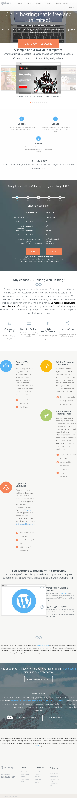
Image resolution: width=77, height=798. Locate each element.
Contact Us (24, 772)
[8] (44, 102)
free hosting (63, 593)
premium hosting (43, 645)
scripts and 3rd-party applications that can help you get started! (36, 701)
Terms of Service (55, 773)
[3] (34, 102)
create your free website (38, 44)
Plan (17, 200)
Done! (60, 200)
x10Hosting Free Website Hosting (7, 768)
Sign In (71, 7)
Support (49, 3)
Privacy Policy (54, 776)
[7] (42, 102)
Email (27, 200)
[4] (36, 102)
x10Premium (27, 510)
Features (39, 3)
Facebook (38, 779)
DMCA (36, 746)
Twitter (37, 782)
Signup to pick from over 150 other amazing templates (38, 96)
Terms (49, 200)
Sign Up (29, 3)
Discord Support (27, 718)
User (38, 200)
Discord (37, 772)
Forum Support (55, 718)
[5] (38, 102)
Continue (54, 251)
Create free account (38, 679)
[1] (30, 102)
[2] (32, 102)
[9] (46, 102)
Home (20, 3)
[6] (40, 102)
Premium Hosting (62, 3)
